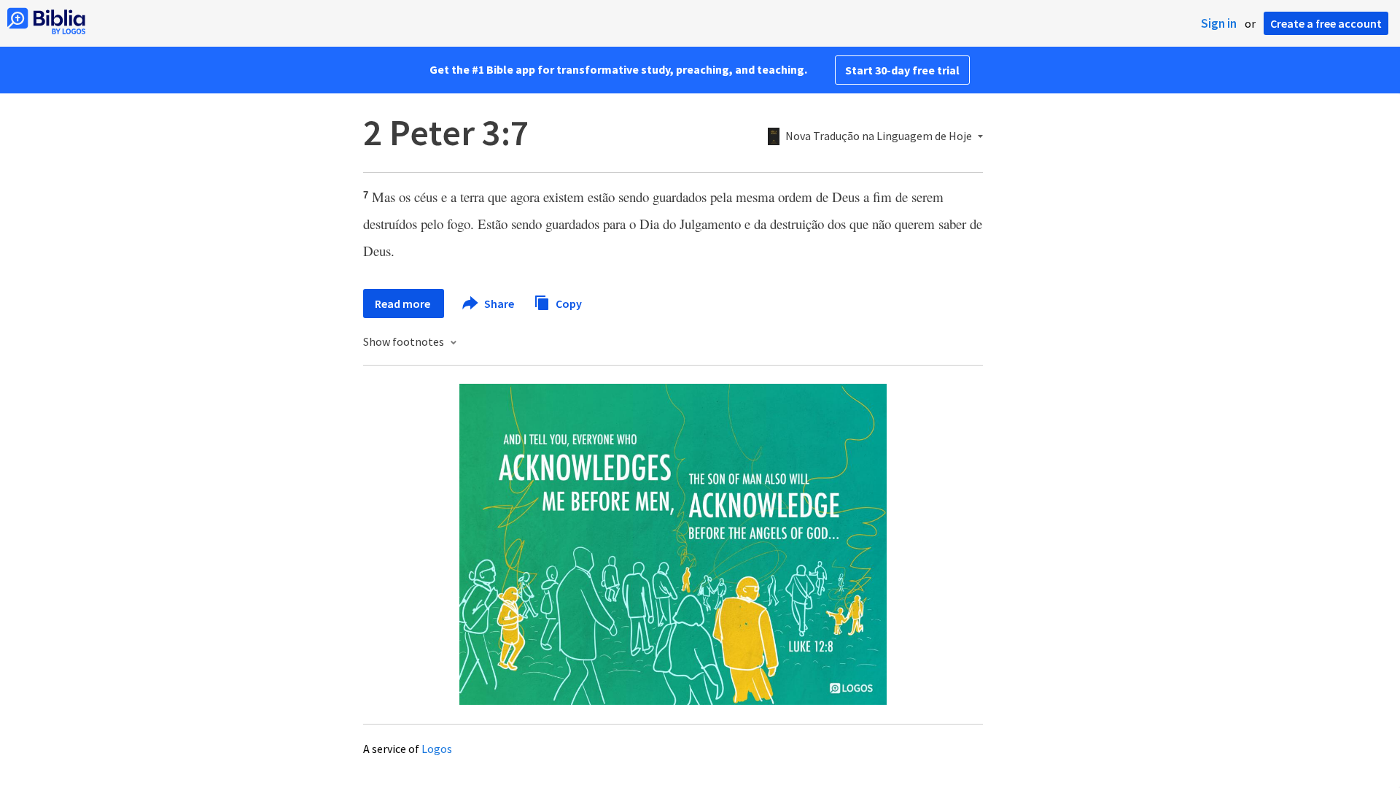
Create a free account (1326, 23)
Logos (436, 748)
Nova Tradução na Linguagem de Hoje (878, 136)
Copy (567, 302)
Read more (403, 303)
